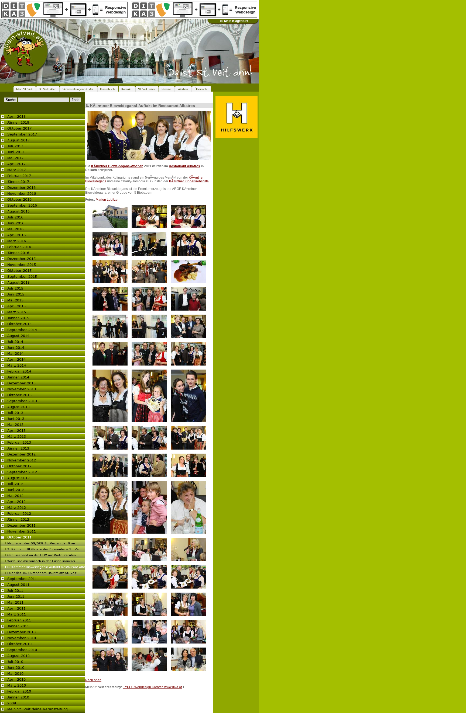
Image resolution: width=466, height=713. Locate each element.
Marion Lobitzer (107, 199)
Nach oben (93, 680)
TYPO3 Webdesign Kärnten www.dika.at (152, 687)
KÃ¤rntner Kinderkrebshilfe (189, 181)
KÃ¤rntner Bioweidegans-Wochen (117, 166)
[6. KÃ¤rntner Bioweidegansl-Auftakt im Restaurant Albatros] (149, 159)
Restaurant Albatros (184, 166)
